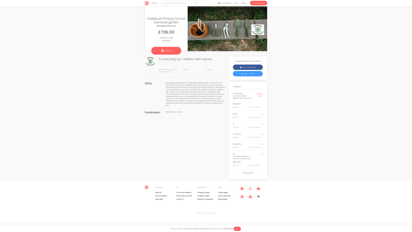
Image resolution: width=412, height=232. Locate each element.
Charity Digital (223, 192)
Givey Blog (159, 199)
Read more (237, 104)
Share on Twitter (249, 74)
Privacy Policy (228, 229)
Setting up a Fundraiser (205, 199)
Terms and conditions (183, 192)
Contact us (180, 199)
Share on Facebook (249, 67)
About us (158, 192)
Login (236, 3)
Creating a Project (203, 196)
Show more (248, 172)
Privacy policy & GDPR (184, 196)
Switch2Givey (222, 199)
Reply (237, 107)
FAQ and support (161, 196)
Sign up (243, 3)
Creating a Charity (203, 192)
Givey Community (224, 196)
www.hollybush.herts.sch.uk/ (166, 26)
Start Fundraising (258, 3)
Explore (154, 3)
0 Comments (256, 107)
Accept (237, 229)
